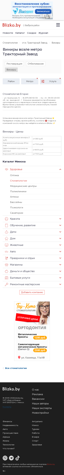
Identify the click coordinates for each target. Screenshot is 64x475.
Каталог (20, 33)
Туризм (35, 429)
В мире (35, 437)
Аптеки (14, 196)
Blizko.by (51, 464)
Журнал (43, 33)
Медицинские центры (23, 186)
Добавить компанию (32, 292)
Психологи (16, 207)
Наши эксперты (42, 408)
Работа (35, 433)
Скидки (31, 33)
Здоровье (37, 444)
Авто (5, 429)
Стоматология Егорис (16, 94)
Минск (35, 425)
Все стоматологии (16, 368)
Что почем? (9, 448)
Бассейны (16, 202)
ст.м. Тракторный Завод (34, 42)
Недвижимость (10, 425)
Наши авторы (40, 403)
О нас (35, 389)
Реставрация (14, 63)
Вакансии (38, 399)
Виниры (11, 69)
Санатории (16, 212)
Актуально (37, 421)
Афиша (6, 437)
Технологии (8, 444)
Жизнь (6, 441)
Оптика (14, 175)
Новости (8, 33)
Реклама (37, 394)
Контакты (7, 407)
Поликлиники (18, 191)
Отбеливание (36, 63)
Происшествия (10, 433)
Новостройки (40, 412)
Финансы (7, 421)
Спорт (35, 441)
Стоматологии (10, 42)
